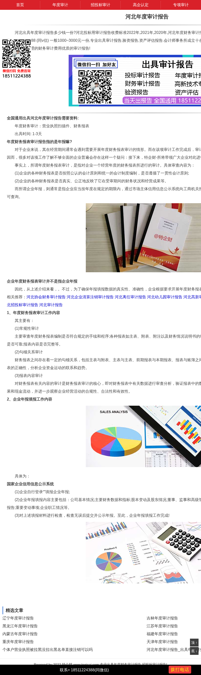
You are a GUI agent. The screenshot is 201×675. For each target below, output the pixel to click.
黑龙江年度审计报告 (20, 626)
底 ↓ (194, 651)
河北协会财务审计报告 (46, 297)
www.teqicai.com (86, 664)
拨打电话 (180, 669)
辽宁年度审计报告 (18, 618)
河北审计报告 (51, 305)
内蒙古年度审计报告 (20, 634)
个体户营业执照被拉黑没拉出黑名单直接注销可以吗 (47, 649)
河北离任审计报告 (130, 297)
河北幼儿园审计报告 (164, 297)
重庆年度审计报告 (18, 642)
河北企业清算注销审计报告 (90, 297)
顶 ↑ (194, 643)
